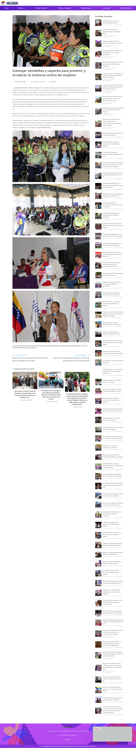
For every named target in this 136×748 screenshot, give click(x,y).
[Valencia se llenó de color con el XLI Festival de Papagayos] (98, 429)
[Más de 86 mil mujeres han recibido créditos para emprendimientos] (98, 583)
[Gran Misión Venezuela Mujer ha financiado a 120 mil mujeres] (98, 245)
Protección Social (25, 347)
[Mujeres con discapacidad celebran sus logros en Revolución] (98, 554)
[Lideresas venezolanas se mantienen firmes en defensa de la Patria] (98, 155)
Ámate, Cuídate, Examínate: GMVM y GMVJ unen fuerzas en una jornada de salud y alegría (113, 632)
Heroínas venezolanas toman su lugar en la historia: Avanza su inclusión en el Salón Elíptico (112, 643)
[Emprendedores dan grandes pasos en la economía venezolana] (98, 496)
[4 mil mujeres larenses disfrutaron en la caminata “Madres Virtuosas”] (98, 438)
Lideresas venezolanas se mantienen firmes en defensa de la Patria (113, 154)
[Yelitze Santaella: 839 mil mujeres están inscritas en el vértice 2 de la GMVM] (98, 343)
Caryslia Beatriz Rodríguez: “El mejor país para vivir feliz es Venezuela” (111, 215)
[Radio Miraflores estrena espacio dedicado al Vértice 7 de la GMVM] (98, 613)
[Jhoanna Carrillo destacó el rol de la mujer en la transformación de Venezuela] (98, 65)
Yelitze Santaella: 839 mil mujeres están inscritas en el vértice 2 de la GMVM (112, 342)
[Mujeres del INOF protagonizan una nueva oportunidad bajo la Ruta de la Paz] (98, 623)
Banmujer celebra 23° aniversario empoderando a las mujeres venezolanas (112, 52)
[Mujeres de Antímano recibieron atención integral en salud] (98, 563)
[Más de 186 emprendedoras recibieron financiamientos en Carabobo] (98, 401)
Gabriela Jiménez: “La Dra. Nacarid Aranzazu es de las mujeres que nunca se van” (112, 371)
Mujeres (78, 346)
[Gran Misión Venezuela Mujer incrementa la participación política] (98, 353)
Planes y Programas (65, 8)
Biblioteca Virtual (125, 8)
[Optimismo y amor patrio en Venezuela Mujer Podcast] (98, 23)
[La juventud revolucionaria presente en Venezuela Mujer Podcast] (98, 525)
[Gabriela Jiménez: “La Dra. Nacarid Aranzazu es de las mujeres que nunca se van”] (98, 372)
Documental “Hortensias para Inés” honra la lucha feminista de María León (113, 485)
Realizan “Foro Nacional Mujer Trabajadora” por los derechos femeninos (111, 592)
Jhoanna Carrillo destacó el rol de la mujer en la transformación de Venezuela (113, 64)
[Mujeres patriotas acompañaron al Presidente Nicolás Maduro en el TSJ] (98, 176)
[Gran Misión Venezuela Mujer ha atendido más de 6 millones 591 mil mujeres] (98, 226)
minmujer (73, 346)
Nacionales (53, 82)
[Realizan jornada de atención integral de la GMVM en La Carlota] (98, 457)
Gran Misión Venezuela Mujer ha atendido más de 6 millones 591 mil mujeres (113, 225)
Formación (27, 346)
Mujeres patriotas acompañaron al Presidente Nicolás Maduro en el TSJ (113, 175)
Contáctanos (66, 739)
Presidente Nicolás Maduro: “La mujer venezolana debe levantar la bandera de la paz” (113, 185)
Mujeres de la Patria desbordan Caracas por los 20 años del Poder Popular (112, 689)
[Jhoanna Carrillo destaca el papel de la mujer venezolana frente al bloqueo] (98, 111)
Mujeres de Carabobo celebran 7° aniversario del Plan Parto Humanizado (112, 284)
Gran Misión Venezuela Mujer (39, 346)
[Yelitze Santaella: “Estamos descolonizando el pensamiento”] (98, 324)
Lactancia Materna (65, 346)
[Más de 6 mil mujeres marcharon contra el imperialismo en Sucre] (98, 391)
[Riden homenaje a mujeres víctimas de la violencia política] (98, 135)
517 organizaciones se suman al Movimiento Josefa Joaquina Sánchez (112, 572)
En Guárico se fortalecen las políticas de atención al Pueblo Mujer (111, 31)
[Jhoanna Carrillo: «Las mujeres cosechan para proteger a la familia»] (98, 304)
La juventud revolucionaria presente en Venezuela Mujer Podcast (111, 524)
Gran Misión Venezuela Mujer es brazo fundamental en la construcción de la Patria (112, 264)
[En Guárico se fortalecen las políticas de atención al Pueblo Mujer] (98, 33)
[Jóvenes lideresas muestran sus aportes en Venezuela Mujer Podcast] (98, 535)
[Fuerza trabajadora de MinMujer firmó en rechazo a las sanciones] (98, 476)
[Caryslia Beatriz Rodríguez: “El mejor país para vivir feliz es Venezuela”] (98, 216)
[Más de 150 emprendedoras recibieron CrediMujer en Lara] (98, 334)
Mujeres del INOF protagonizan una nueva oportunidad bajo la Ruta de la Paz (113, 622)
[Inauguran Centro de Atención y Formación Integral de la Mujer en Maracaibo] (98, 255)
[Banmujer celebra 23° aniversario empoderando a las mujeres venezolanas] (98, 54)
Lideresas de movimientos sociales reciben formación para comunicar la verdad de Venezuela (113, 87)
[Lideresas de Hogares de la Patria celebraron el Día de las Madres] (98, 545)
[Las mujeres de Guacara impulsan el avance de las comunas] (98, 275)
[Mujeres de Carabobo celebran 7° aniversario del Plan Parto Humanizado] (98, 285)
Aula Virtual (106, 8)
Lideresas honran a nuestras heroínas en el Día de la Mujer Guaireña (111, 144)
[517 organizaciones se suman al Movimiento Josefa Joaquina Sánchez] (98, 573)
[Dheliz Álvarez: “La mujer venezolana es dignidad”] (98, 447)
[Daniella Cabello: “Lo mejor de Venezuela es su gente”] (98, 420)
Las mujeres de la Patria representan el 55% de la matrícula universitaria (113, 205)
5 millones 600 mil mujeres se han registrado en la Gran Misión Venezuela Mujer (112, 602)
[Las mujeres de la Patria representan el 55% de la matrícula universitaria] (98, 205)
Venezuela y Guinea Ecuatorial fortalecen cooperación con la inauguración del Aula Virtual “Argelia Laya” (25, 394)
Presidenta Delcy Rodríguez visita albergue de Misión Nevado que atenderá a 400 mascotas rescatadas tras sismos (51, 395)
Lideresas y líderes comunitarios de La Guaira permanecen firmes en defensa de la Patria (113, 75)
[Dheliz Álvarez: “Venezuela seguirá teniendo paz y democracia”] (98, 196)
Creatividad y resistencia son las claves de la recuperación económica (112, 514)
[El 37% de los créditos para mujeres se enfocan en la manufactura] (98, 505)
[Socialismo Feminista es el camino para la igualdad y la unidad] (98, 700)
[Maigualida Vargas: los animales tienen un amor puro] (98, 382)
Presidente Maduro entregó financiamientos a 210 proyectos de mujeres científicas (113, 465)
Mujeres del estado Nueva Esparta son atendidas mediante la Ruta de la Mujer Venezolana (113, 654)
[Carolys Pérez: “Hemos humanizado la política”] (98, 362)
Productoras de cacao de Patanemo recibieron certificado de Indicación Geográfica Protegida (113, 314)
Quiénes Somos (86, 8)
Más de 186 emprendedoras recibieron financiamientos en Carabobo (111, 400)
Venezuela (33, 347)
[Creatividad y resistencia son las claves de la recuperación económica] (98, 514)
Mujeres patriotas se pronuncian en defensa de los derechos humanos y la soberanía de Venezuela (113, 164)
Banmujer (21, 346)
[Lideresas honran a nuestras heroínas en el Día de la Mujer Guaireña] (98, 145)
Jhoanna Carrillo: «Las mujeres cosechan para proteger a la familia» (111, 303)
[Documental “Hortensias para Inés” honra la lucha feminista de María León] (98, 486)
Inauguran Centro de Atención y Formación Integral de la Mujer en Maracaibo (112, 254)
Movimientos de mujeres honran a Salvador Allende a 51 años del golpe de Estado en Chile (113, 98)
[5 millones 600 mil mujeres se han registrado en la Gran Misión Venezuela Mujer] (98, 603)
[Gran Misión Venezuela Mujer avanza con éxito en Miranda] (98, 295)
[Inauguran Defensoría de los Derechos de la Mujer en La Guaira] (98, 43)
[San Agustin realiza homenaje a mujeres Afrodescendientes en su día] (98, 680)
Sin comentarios (118, 25)
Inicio (6, 8)
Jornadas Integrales (53, 346)
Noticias (21, 8)
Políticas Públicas (41, 8)
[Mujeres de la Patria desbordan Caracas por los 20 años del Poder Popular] (98, 690)
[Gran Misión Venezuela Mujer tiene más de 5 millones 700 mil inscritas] (98, 411)
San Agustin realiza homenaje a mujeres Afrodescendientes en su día (112, 679)
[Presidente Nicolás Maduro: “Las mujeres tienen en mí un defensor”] (98, 236)
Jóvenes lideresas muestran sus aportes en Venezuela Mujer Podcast (112, 534)
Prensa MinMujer (21, 82)
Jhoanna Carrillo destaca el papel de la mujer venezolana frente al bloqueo (113, 110)
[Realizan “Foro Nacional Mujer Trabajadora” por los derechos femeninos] (98, 593)
